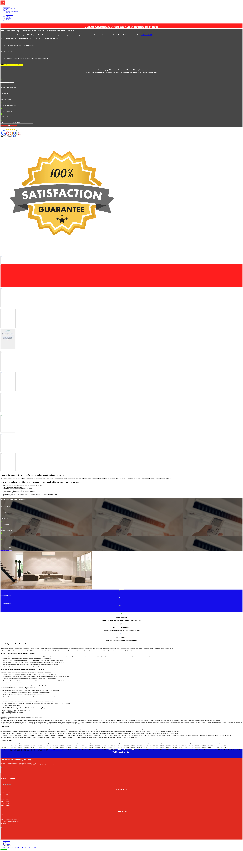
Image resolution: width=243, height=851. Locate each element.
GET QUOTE (9, 125)
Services (4, 10)
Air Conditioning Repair (7, 82)
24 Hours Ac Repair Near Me (9, 8)
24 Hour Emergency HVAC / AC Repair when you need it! (17, 123)
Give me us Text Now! (6, 550)
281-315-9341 (146, 35)
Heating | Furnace (6, 99)
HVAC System (5, 93)
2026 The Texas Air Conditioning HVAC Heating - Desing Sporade (15, 847)
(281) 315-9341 (121, 749)
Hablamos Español (121, 752)
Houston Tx (8, 17)
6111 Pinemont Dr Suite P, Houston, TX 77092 (10, 821)
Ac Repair (5, 9)
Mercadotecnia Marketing (34, 847)
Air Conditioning (6, 7)
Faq (4, 20)
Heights (7, 19)
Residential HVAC (9, 15)
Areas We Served (6, 16)
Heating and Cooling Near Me (12, 11)
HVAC (4, 13)
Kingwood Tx (8, 18)
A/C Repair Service (6, 117)
